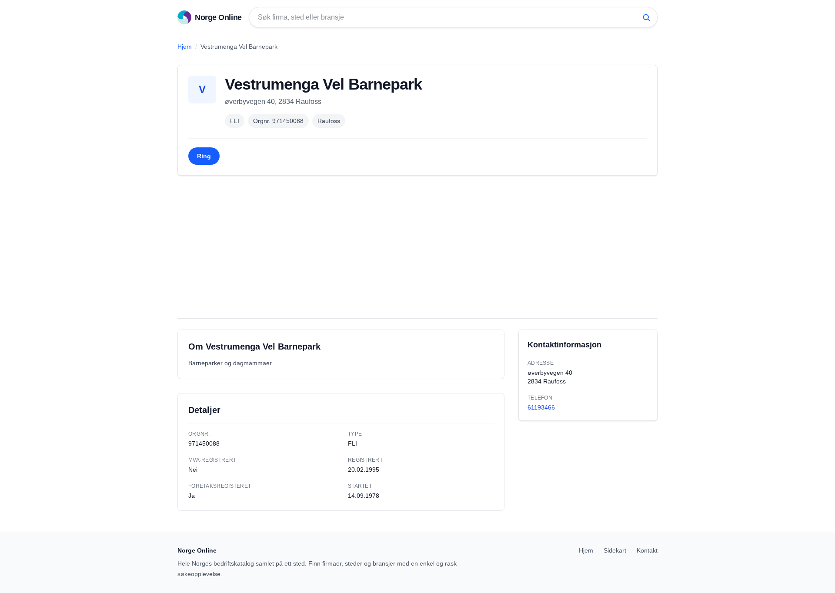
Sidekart (615, 550)
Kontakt (647, 550)
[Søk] (646, 17)
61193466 (541, 407)
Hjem (184, 46)
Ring (204, 156)
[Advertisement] (417, 247)
